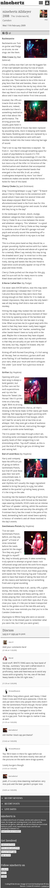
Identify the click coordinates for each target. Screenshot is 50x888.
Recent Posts (12, 804)
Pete (45, 20)
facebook (4, 869)
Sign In (47, 3)
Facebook (4, 33)
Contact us (45, 886)
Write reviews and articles (10, 848)
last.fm (3, 873)
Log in (5, 634)
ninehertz (12, 3)
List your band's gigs (8, 852)
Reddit (10, 33)
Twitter (7, 33)
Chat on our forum (8, 844)
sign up (14, 634)
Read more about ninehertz (11, 831)
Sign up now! (5, 855)
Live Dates (10, 809)
